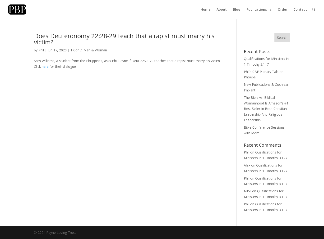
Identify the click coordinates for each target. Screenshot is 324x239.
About (222, 10)
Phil (41, 50)
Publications (256, 10)
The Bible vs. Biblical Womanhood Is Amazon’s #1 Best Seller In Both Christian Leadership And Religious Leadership (266, 108)
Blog (236, 10)
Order (282, 10)
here (45, 66)
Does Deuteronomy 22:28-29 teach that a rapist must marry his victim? (124, 39)
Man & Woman (95, 50)
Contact (300, 10)
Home (205, 10)
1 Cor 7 (76, 50)
